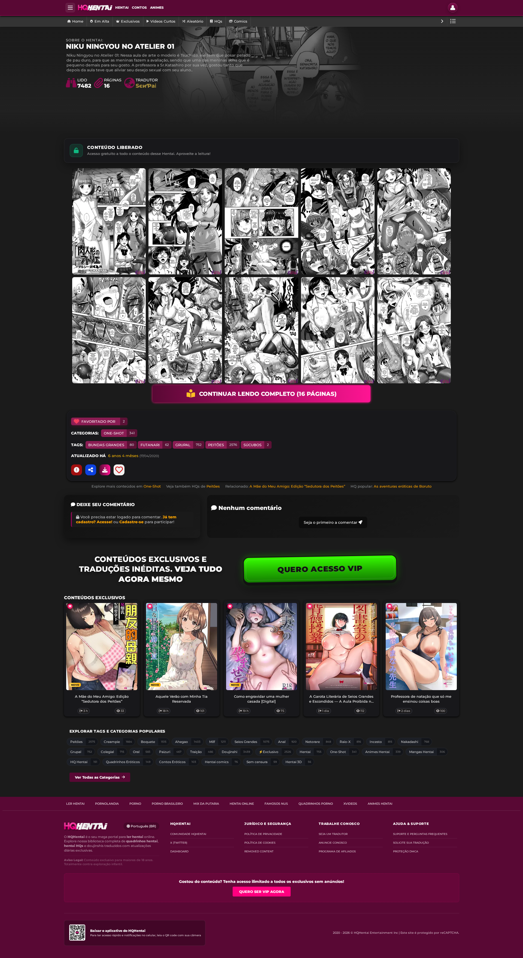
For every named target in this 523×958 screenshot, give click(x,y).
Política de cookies (259, 842)
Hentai (122, 7)
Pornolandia (107, 804)
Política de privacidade (263, 833)
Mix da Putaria (206, 804)
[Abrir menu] (70, 8)
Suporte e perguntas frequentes (420, 833)
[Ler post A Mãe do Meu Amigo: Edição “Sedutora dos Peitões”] (101, 646)
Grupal (188, 445)
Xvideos (350, 804)
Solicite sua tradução (411, 842)
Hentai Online (242, 804)
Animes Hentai (380, 804)
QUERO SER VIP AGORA (261, 891)
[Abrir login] (453, 8)
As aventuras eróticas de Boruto (402, 486)
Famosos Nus (276, 804)
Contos (139, 7)
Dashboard (179, 851)
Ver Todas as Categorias (97, 777)
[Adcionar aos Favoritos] (119, 469)
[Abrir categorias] (453, 21)
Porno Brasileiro (167, 804)
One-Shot (119, 433)
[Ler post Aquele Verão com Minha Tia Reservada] (181, 646)
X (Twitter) (178, 842)
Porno (135, 804)
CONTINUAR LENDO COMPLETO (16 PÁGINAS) (268, 393)
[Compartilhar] (90, 469)
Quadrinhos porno (316, 804)
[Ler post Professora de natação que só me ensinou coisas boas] (421, 646)
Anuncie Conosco (333, 842)
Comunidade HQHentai (188, 833)
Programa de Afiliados (337, 851)
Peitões (222, 445)
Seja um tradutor (333, 833)
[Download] (104, 469)
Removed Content (258, 851)
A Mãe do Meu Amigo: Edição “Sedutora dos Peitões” (297, 486)
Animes (157, 7)
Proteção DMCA (405, 851)
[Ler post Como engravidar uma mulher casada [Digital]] (261, 646)
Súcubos (256, 445)
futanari (155, 445)
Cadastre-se (131, 521)
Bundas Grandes (111, 445)
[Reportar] (76, 469)
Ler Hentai (75, 804)
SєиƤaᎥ (146, 85)
